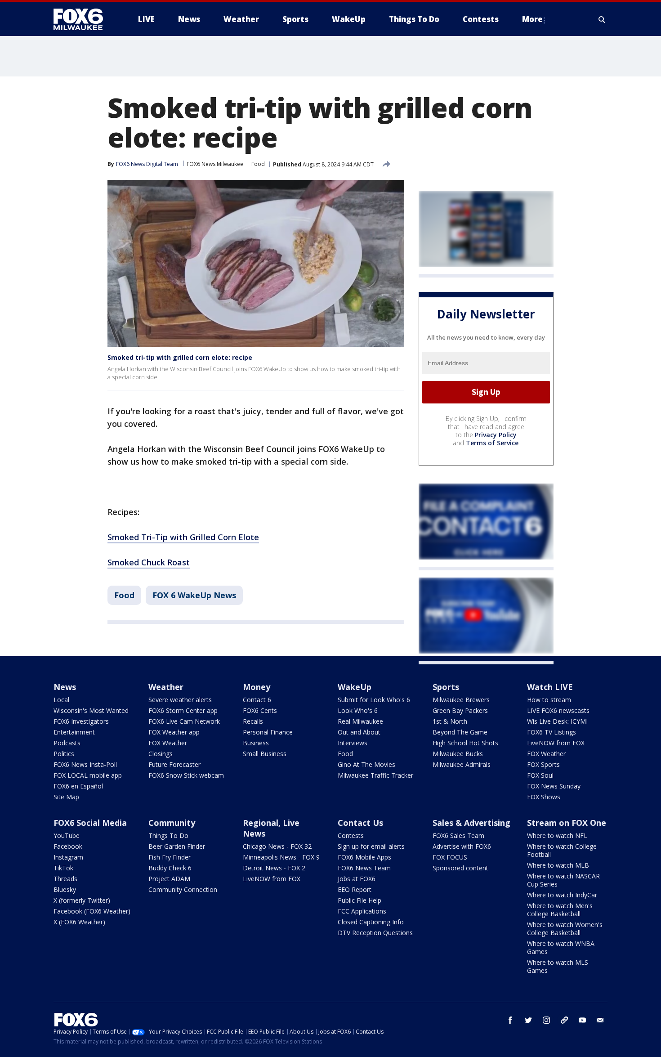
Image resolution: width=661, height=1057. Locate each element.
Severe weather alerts (180, 699)
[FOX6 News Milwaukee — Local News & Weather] (83, 19)
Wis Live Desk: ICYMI (557, 721)
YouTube (67, 835)
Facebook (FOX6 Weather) (92, 911)
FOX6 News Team (364, 868)
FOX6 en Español (78, 786)
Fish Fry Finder (169, 857)
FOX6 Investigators (81, 721)
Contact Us (360, 822)
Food (258, 164)
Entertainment (74, 732)
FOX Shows (543, 797)
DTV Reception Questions (375, 932)
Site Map (66, 797)
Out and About (359, 732)
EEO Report (354, 889)
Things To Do (168, 835)
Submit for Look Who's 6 (374, 699)
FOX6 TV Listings (551, 732)
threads (564, 1020)
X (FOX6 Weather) (79, 922)
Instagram (68, 857)
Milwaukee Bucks (458, 753)
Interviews (352, 743)
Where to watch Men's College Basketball (560, 909)
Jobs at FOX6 (356, 878)
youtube (582, 1020)
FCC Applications (362, 911)
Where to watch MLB (558, 865)
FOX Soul (540, 775)
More (532, 19)
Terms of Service (492, 443)
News (65, 686)
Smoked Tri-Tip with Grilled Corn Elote (183, 537)
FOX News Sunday (554, 786)
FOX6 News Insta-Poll (85, 764)
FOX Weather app (174, 732)
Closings (160, 753)
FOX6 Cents (260, 710)
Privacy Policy (496, 434)
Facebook (68, 846)
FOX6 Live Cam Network (184, 721)
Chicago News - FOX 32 (277, 846)
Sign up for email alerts (371, 846)
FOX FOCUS (450, 857)
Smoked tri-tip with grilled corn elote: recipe (179, 357)
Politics (64, 753)
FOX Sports (543, 764)
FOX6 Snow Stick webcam (186, 775)
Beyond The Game (460, 732)
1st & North (450, 721)
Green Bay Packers (460, 710)
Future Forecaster (174, 764)
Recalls (253, 721)
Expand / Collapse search (602, 19)
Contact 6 (257, 699)
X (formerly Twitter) (82, 900)
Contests (351, 835)
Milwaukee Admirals (462, 764)
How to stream (549, 699)
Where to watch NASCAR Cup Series (563, 880)
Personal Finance (268, 732)
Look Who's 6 (358, 710)
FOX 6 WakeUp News (194, 595)
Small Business (264, 753)
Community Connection (182, 889)
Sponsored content (460, 868)
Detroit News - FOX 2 (274, 868)
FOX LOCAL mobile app (88, 775)
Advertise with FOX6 (462, 846)
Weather (165, 686)
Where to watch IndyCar (562, 895)
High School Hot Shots (465, 743)
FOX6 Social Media (90, 822)
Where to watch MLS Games (557, 966)
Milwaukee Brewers (461, 699)
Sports (446, 686)
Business (256, 743)
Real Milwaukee (360, 721)
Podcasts (67, 743)
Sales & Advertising (471, 822)
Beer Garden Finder (176, 846)
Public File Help (359, 900)
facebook (510, 1020)
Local (61, 699)
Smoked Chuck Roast (148, 562)
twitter (528, 1020)
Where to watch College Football (562, 850)
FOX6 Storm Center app (183, 710)
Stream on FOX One (566, 822)
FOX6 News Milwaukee (215, 164)
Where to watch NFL (557, 835)
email (600, 1020)
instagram (546, 1020)
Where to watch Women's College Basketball (565, 928)
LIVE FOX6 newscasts (558, 710)
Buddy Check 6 (170, 868)
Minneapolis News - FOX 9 (281, 857)
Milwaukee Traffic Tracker (375, 775)
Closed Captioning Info (371, 922)
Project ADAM (169, 878)
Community (171, 822)
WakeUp (354, 686)
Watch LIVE (550, 686)
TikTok (63, 868)
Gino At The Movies (366, 764)
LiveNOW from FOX (556, 743)
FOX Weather (167, 743)
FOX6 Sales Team (458, 835)
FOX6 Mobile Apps (364, 857)
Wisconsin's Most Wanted (91, 710)
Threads (65, 878)
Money (256, 686)
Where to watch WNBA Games (560, 947)
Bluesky (65, 889)
